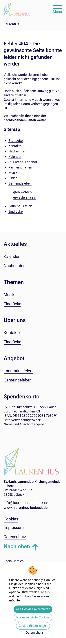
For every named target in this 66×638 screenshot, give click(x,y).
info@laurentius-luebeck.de (26, 503)
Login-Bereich (14, 561)
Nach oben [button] (17, 546)
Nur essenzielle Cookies (33, 617)
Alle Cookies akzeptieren (33, 609)
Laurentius (11, 24)
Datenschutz (34, 632)
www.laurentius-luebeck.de (26, 507)
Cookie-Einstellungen (33, 625)
